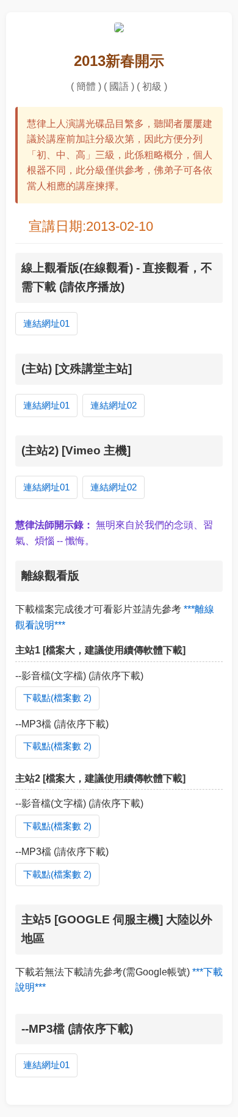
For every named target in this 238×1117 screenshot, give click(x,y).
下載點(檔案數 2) (57, 698)
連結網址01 (46, 323)
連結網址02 (113, 405)
